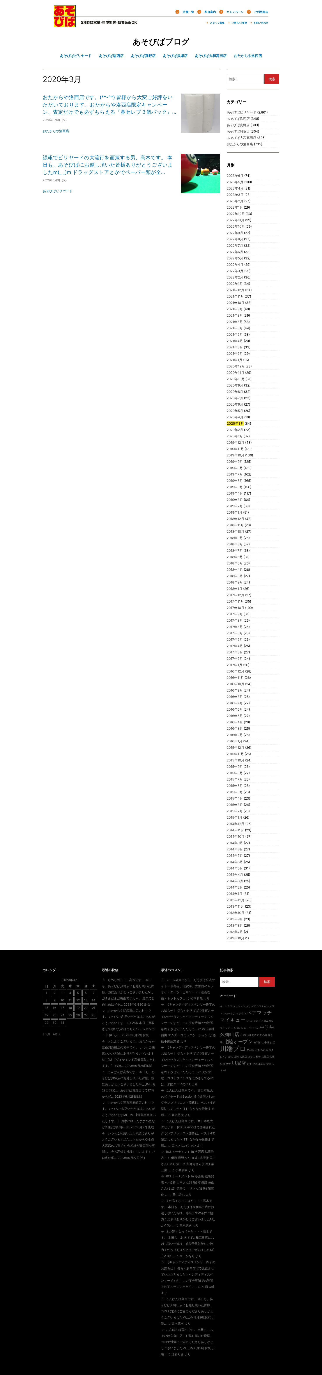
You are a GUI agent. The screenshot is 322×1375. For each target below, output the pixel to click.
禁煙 (272, 1056)
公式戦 (244, 1035)
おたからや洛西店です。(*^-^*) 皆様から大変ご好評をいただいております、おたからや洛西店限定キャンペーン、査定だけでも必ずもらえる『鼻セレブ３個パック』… (109, 104)
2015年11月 (235, 754)
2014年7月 (235, 855)
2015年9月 (235, 767)
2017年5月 (235, 639)
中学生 (267, 1027)
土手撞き (267, 1042)
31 (62, 1022)
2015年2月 (235, 811)
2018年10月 (235, 531)
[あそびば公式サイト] (65, 24)
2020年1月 (235, 436)
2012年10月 (235, 938)
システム (261, 1006)
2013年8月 (235, 925)
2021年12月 (235, 290)
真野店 (265, 1056)
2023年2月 (235, 201)
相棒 (258, 1056)
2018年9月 (235, 538)
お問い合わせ (261, 22)
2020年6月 (235, 404)
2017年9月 (235, 614)
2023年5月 (235, 182)
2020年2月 (235, 430)
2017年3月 (235, 652)
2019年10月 (235, 455)
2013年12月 (235, 900)
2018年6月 (235, 557)
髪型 (268, 1064)
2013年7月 (235, 932)
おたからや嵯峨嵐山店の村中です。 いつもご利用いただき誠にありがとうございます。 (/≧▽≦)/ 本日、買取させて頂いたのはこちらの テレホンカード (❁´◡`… (128, 1023)
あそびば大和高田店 (241, 138)
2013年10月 (235, 913)
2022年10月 (236, 226)
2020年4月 (235, 417)
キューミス (226, 1006)
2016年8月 (235, 697)
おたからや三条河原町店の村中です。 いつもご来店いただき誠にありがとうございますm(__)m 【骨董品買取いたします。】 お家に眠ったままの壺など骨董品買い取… (129, 1115)
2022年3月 (235, 271)
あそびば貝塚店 (238, 131)
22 (46, 1015)
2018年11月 (235, 525)
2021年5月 (235, 334)
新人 (230, 1056)
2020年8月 (235, 392)
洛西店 (243, 1056)
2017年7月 (235, 627)
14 (93, 1000)
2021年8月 (235, 315)
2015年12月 (235, 747)
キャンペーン (235, 12)
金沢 (255, 1064)
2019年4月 (235, 493)
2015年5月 (235, 792)
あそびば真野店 (238, 125)
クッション (239, 1006)
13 (86, 1000)
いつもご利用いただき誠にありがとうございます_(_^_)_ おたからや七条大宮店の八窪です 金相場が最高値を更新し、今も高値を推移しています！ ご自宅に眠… (128, 1145)
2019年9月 (235, 462)
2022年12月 (236, 214)
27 (86, 1015)
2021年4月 (235, 341)
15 (46, 1008)
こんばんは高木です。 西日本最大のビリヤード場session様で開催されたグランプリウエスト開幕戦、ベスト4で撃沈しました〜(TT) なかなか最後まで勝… (188, 1102)
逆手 (249, 1064)
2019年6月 (235, 481)
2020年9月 (235, 385)
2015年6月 (235, 786)
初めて (255, 1035)
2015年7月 (235, 779)
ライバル (235, 1028)
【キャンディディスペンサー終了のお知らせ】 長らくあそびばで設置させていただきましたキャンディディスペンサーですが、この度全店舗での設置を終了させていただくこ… (188, 1016)
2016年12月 (235, 671)
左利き (250, 1050)
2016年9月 (235, 690)
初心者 (263, 1035)
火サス (251, 1056)
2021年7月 (235, 322)
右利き (257, 1042)
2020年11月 (235, 373)
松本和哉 (196, 998)
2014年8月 (235, 849)
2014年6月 (235, 862)
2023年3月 (235, 195)
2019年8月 (235, 468)
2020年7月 (235, 398)
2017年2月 (235, 658)
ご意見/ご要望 (239, 22)
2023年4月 (235, 188)
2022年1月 (235, 284)
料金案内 (210, 12)
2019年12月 (235, 442)
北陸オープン (238, 1041)
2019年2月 (235, 506)
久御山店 (229, 1034)
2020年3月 (235, 423)
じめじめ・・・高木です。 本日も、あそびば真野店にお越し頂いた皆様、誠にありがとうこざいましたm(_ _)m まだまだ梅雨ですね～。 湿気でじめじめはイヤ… (128, 992)
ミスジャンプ (253, 1020)
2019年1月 (234, 512)
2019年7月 (235, 474)
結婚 (222, 1064)
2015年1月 (234, 817)
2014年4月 (235, 875)
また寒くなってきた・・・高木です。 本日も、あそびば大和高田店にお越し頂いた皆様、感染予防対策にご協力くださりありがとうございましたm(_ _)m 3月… (188, 1213)
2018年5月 (235, 563)
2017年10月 (235, 608)
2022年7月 (235, 245)
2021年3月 (235, 347)
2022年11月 (235, 220)
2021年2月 (235, 353)
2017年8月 (235, 620)
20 (86, 1008)
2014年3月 (235, 881)
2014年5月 (235, 868)
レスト (244, 1028)
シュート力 (229, 1013)
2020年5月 (235, 411)
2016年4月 (235, 722)
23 (55, 1015)
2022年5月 (235, 258)
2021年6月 (235, 328)
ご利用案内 (261, 12)
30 (55, 1022)
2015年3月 (235, 805)
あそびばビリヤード (57, 191)
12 (78, 1000)
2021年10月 (235, 303)
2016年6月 (235, 709)
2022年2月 (235, 277)
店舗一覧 (188, 12)
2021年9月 (235, 309)
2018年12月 (235, 519)
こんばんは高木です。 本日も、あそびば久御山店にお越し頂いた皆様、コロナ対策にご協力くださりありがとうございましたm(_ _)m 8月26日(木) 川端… (188, 1311)
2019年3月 (235, 500)
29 (46, 1022)
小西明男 (181, 1170)
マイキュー (232, 1020)
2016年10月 (235, 684)
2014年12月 (235, 824)
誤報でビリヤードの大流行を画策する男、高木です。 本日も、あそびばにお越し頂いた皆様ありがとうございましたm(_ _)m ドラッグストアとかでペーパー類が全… (108, 164)
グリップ (251, 1006)
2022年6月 (235, 252)
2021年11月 (235, 296)
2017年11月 (235, 601)
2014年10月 (235, 836)
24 (62, 1015)
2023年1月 (235, 207)
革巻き (261, 1064)
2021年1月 (234, 360)
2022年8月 (235, 239)
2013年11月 (235, 906)
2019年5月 (235, 487)
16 (54, 1008)
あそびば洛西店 (238, 119)
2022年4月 (235, 265)
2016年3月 (235, 728)
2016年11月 (235, 678)
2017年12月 (235, 595)
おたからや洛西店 (56, 131)
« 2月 (46, 1034)
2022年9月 (235, 233)
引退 (257, 1050)
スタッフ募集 (217, 22)
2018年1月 (234, 589)
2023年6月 (235, 176)
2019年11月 (235, 449)
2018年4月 (235, 570)
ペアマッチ (259, 1012)
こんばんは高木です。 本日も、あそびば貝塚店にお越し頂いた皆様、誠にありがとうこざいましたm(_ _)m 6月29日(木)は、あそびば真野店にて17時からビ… (129, 1084)
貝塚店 (239, 1063)
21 (93, 1008)
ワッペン (254, 1028)
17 (62, 1008)
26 (78, 1015)
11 (70, 1000)
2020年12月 (236, 366)
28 (94, 1015)
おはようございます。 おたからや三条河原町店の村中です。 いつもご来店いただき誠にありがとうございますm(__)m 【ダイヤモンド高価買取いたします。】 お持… (129, 1053)
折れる (264, 1050)
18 (70, 1008)
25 (70, 1015)
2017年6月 (235, 633)
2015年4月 (235, 798)
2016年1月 (234, 741)
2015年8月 (235, 773)
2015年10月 (235, 760)
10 (62, 1000)
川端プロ (233, 1048)
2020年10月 (236, 379)
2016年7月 (235, 703)
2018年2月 (235, 582)
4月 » (56, 1034)
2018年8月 (235, 544)
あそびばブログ (161, 41)
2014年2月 (235, 887)
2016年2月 (235, 735)
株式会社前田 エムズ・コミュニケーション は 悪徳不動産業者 (188, 1035)
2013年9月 (235, 919)
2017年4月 (235, 646)
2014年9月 (235, 843)
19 (78, 1008)
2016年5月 (235, 716)
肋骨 (228, 1064)
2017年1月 (234, 665)
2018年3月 (235, 576)
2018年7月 (235, 550)
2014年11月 (235, 830)
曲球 (236, 1056)
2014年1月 (234, 894)
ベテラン (241, 1013)
